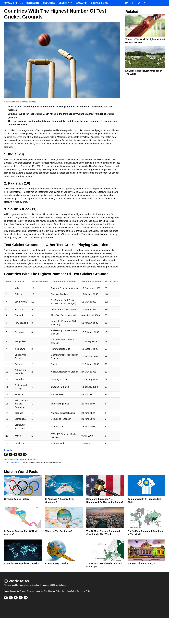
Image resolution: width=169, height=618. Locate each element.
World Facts (34, 459)
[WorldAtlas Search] (163, 3)
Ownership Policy (83, 591)
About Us (39, 591)
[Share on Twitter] (15, 454)
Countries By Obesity (56, 563)
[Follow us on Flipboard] (6, 597)
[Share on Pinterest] (20, 454)
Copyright (30, 591)
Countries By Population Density (21, 563)
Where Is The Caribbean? (58, 531)
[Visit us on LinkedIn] (26, 597)
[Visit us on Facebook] (11, 597)
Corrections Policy (69, 591)
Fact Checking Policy (52, 591)
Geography (65, 3)
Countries (49, 3)
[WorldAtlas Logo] (14, 3)
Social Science (99, 3)
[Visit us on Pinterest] (21, 597)
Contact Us (14, 591)
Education (81, 3)
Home (6, 591)
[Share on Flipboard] (6, 454)
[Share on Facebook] (10, 454)
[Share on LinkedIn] (25, 454)
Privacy (23, 591)
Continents (32, 3)
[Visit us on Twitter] (16, 597)
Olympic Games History (16, 499)
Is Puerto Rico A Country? (141, 563)
